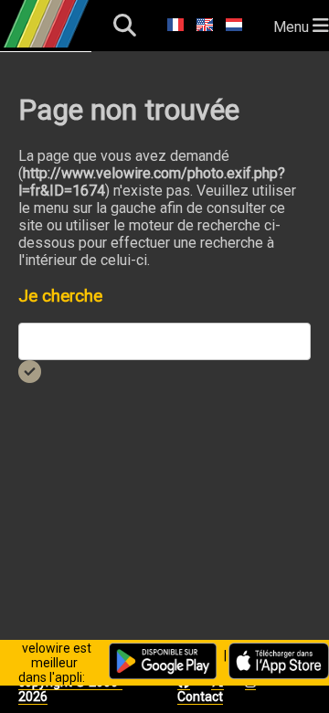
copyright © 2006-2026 (70, 689)
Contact (200, 696)
